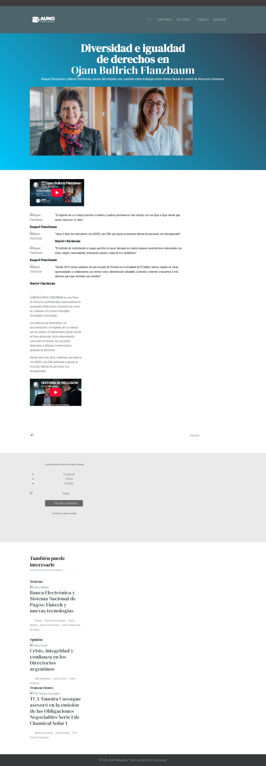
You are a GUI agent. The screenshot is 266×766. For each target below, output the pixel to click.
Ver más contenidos (66, 503)
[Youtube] (47, 3)
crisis (72, 678)
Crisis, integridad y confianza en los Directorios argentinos (52, 659)
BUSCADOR (219, 19)
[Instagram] (41, 3)
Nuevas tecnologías (55, 620)
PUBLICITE (203, 19)
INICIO (149, 19)
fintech (38, 620)
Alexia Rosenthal (44, 733)
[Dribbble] (60, 3)
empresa (34, 683)
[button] (33, 292)
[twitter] (35, 3)
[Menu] (232, 19)
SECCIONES (183, 19)
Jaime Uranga (62, 733)
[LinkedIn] (53, 3)
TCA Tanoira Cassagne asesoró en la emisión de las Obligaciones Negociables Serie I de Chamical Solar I (55, 710)
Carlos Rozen (60, 678)
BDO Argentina (42, 678)
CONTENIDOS (164, 19)
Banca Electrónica (49, 625)
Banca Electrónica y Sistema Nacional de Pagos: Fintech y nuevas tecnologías (53, 601)
